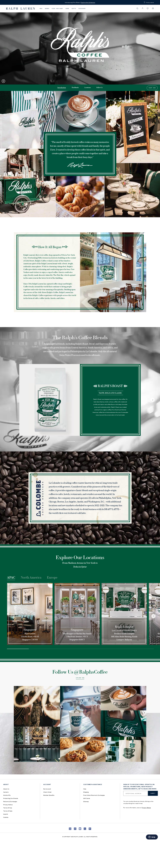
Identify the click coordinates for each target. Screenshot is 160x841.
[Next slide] (152, 400)
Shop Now (152, 88)
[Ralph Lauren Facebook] (75, 829)
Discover (82, 8)
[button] (137, 8)
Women (47, 8)
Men (41, 8)
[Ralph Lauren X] (85, 829)
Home (67, 8)
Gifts (74, 8)
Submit (152, 793)
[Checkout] (153, 8)
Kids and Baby (57, 8)
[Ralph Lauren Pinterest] (90, 829)
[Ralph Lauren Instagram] (70, 829)
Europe (52, 577)
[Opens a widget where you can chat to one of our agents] (152, 837)
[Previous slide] (13, 616)
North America (31, 577)
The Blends (75, 87)
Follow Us (99, 87)
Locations (87, 87)
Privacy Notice (146, 807)
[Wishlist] (148, 8)
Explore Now (80, 678)
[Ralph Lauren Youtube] (80, 829)
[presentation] (80, 730)
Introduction (61, 87)
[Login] (142, 8)
